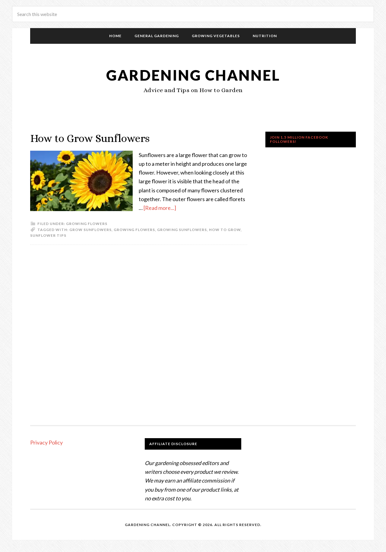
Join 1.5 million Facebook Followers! (299, 139)
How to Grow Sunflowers (90, 138)
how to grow (225, 229)
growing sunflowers (182, 229)
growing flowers (134, 229)
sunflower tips (48, 235)
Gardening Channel (193, 75)
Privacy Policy (46, 442)
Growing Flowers (86, 223)
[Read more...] (160, 207)
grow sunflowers (90, 229)
